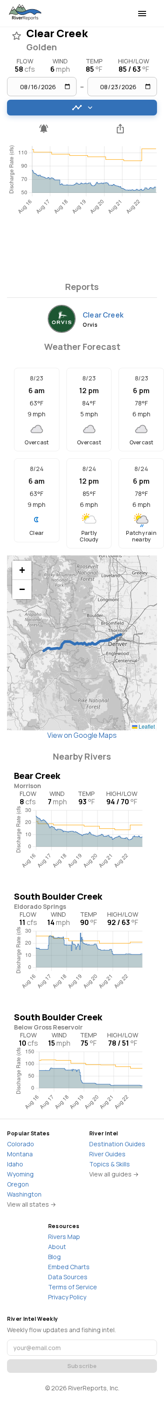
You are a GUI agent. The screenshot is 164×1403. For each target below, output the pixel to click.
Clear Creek (103, 315)
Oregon (18, 1184)
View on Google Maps (82, 735)
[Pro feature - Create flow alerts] (43, 128)
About (57, 1246)
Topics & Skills (109, 1164)
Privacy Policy (67, 1297)
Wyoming (20, 1174)
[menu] (142, 13)
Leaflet (146, 726)
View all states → (31, 1204)
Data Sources (67, 1277)
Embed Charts (69, 1267)
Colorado (20, 1144)
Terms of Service (72, 1287)
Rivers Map (64, 1236)
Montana (20, 1154)
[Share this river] (120, 128)
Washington (24, 1194)
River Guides (107, 1154)
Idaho (15, 1164)
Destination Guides (117, 1144)
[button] (21, 570)
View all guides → (114, 1174)
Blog (54, 1257)
